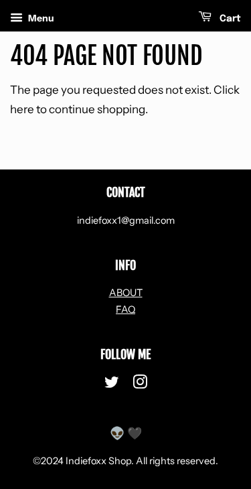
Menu (40, 18)
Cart (229, 18)
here (22, 109)
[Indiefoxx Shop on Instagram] (140, 384)
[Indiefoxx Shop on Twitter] (111, 384)
